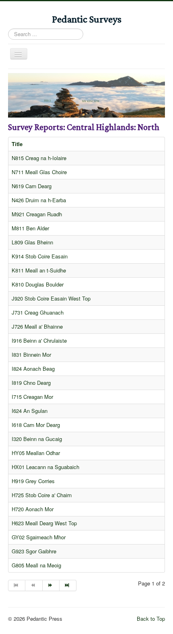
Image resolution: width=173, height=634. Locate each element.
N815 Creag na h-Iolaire (39, 158)
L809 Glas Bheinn (32, 242)
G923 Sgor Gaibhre (34, 551)
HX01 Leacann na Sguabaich (45, 467)
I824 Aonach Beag (33, 368)
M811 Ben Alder (30, 228)
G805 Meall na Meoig (36, 565)
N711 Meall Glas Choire (39, 172)
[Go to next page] (51, 585)
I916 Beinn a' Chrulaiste (39, 340)
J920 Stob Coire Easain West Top (51, 298)
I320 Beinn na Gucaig (37, 439)
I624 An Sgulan (29, 411)
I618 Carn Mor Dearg (36, 425)
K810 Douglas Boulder (38, 284)
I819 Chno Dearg (31, 382)
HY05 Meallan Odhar (36, 453)
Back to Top (151, 618)
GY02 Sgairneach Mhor (39, 537)
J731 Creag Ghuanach (38, 312)
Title (17, 144)
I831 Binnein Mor (31, 354)
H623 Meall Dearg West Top (44, 523)
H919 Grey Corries (33, 481)
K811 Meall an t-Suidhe (39, 270)
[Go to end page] (68, 585)
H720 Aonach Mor (33, 509)
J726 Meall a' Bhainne (37, 326)
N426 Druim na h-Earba (39, 200)
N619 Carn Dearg (31, 186)
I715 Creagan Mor (32, 396)
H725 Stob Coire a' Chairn (42, 495)
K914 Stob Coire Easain (40, 256)
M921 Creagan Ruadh (37, 214)
